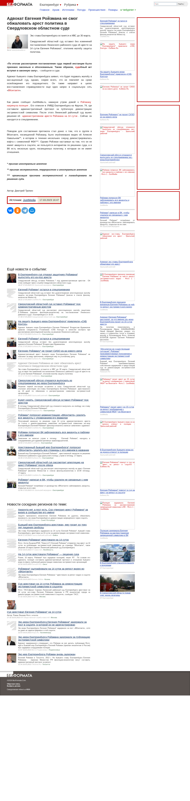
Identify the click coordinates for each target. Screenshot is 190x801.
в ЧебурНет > (128, 10)
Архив (55, 10)
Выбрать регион (13, 686)
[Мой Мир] (32, 210)
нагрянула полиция (17, 105)
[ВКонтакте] (10, 210)
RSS (28, 689)
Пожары (113, 10)
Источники (68, 10)
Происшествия (96, 10)
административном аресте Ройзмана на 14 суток (49, 116)
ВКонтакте (13, 90)
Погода (81, 10)
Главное (45, 10)
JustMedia (29, 200)
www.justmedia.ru (18, 50)
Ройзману (86, 102)
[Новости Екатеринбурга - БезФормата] (16, 3)
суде (77, 67)
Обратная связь (13, 684)
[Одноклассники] (17, 210)
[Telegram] (24, 210)
